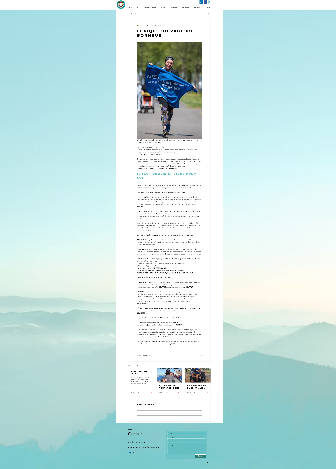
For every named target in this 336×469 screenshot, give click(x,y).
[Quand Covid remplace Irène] (169, 375)
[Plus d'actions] (201, 26)
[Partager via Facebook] (138, 350)
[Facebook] (205, 2)
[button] (209, 1)
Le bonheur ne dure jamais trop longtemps (196, 387)
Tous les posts (132, 14)
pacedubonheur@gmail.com (144, 446)
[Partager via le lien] (151, 350)
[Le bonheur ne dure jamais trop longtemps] (198, 375)
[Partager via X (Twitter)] (142, 350)
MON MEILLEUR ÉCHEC (140, 372)
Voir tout (208, 365)
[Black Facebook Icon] (133, 453)
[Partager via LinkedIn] (146, 350)
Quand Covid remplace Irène (169, 387)
